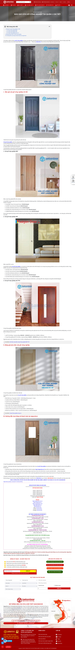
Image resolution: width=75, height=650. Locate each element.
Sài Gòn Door (38, 507)
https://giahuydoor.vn (37, 505)
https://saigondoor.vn (37, 502)
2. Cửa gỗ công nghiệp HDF (11, 31)
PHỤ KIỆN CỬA (50, 5)
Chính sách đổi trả (41, 638)
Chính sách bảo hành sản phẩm (44, 636)
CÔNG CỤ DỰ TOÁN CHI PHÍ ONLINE (54, 571)
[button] (2, 639)
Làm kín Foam (41, 585)
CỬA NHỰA (6, 5)
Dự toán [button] (73, 182)
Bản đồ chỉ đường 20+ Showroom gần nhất (54, 561)
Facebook (60, 634)
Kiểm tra (59, 588)
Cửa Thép (21, 5)
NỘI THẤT (58, 5)
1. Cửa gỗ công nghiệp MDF (11, 30)
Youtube (59, 636)
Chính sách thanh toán (42, 634)
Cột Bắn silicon (58, 585)
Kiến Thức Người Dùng (37, 12)
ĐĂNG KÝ (28, 571)
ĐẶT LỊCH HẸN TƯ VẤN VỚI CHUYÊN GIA (54, 568)
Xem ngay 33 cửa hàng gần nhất (18, 620)
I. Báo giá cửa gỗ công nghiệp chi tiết (12, 29)
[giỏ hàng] (69, 5)
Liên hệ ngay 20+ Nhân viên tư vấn (33, 620)
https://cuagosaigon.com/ (37, 503)
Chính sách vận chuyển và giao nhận (45, 641)
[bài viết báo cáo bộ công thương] (11, 641)
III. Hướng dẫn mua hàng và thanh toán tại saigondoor (15, 35)
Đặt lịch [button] (73, 178)
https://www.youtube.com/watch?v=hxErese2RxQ (13, 481)
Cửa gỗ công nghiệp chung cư (15, 413)
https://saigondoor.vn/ (39, 469)
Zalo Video (60, 643)
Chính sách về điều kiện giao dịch (45, 643)
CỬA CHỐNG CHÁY (29, 5)
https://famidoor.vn (37, 506)
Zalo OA (59, 641)
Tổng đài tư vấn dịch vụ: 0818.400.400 (26, 623)
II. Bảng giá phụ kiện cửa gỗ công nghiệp (13, 34)
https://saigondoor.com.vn (37, 501)
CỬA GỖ (13, 5)
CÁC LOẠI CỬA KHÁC (40, 5)
